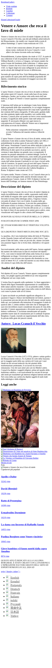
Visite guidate (11, 6)
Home (3, 20)
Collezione (10, 13)
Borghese (8, 2)
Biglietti (9, 9)
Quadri (17, 20)
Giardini (9, 11)
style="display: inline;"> (10, 571)
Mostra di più (6, 463)
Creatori (9, 15)
